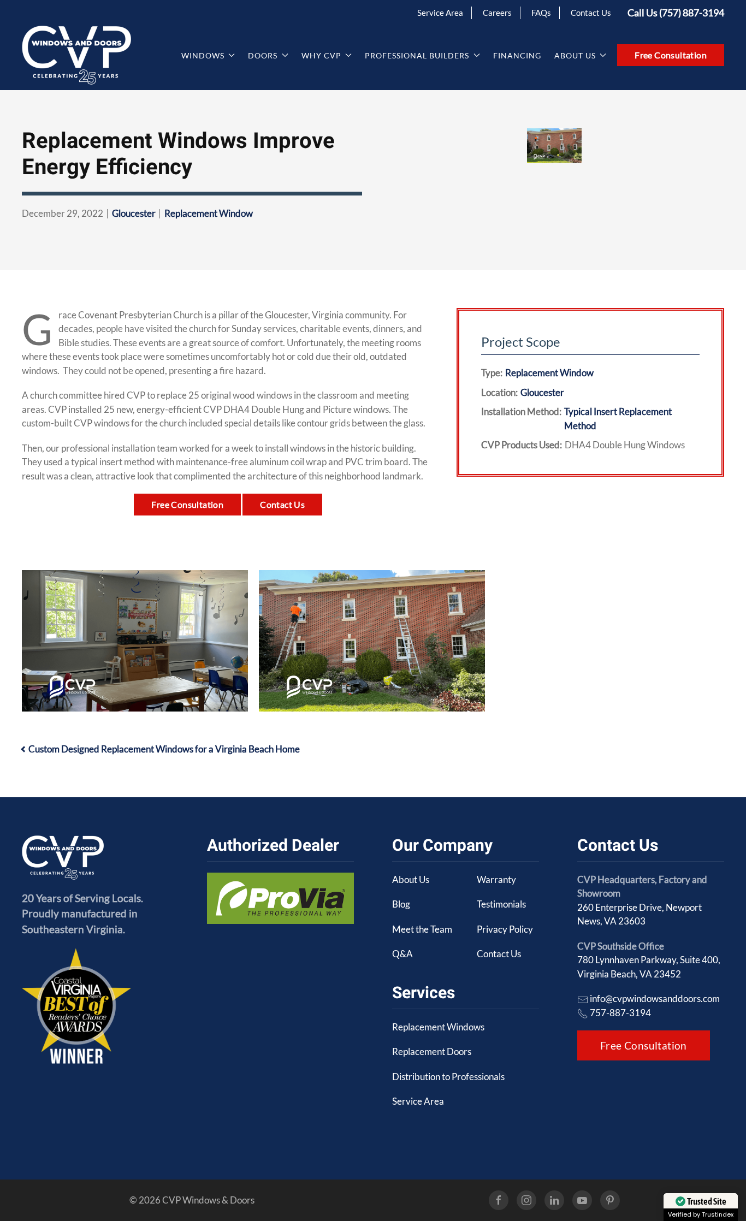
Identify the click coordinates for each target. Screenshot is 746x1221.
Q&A (402, 953)
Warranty (496, 879)
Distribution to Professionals (448, 1076)
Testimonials (501, 904)
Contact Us (591, 12)
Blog (401, 904)
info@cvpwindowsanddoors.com (655, 998)
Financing (517, 55)
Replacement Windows (438, 1027)
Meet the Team (422, 929)
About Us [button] (575, 55)
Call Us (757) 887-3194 (675, 13)
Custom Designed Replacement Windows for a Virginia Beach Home (164, 749)
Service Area (440, 12)
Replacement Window (208, 213)
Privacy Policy (505, 929)
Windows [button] (202, 55)
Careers (497, 12)
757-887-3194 (620, 1012)
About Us (410, 879)
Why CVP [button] (321, 55)
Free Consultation (671, 55)
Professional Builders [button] (417, 55)
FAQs (541, 12)
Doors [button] (262, 55)
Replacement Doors (431, 1051)
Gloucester (134, 213)
